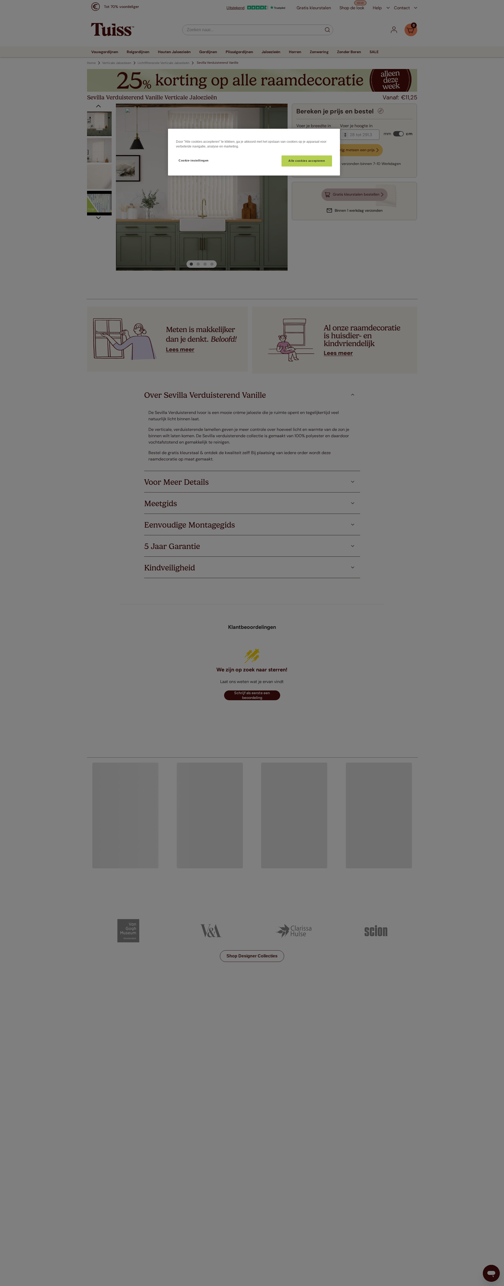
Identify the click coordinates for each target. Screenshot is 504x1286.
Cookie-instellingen (194, 160)
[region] (254, 152)
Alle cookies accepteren (306, 160)
